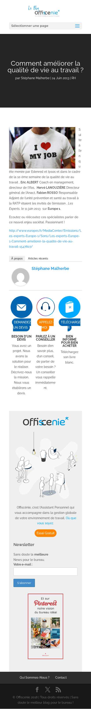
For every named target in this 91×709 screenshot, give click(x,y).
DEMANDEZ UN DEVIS (22, 324)
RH (74, 78)
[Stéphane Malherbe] (20, 283)
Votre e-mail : (22, 564)
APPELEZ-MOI (46, 324)
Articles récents (38, 258)
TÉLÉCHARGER (70, 324)
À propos (17, 258)
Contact (61, 677)
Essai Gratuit (46, 533)
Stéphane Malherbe (35, 78)
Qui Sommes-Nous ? (34, 677)
